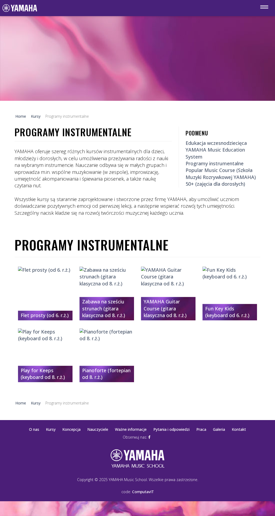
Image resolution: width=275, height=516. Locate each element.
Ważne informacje (131, 429)
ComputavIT (143, 491)
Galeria (219, 429)
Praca (201, 429)
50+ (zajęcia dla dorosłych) (215, 184)
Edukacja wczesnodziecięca (216, 143)
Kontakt (239, 429)
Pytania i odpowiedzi (171, 429)
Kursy (51, 429)
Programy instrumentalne (215, 163)
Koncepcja (71, 429)
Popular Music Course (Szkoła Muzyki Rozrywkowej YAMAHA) (221, 173)
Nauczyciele (97, 429)
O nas (34, 429)
